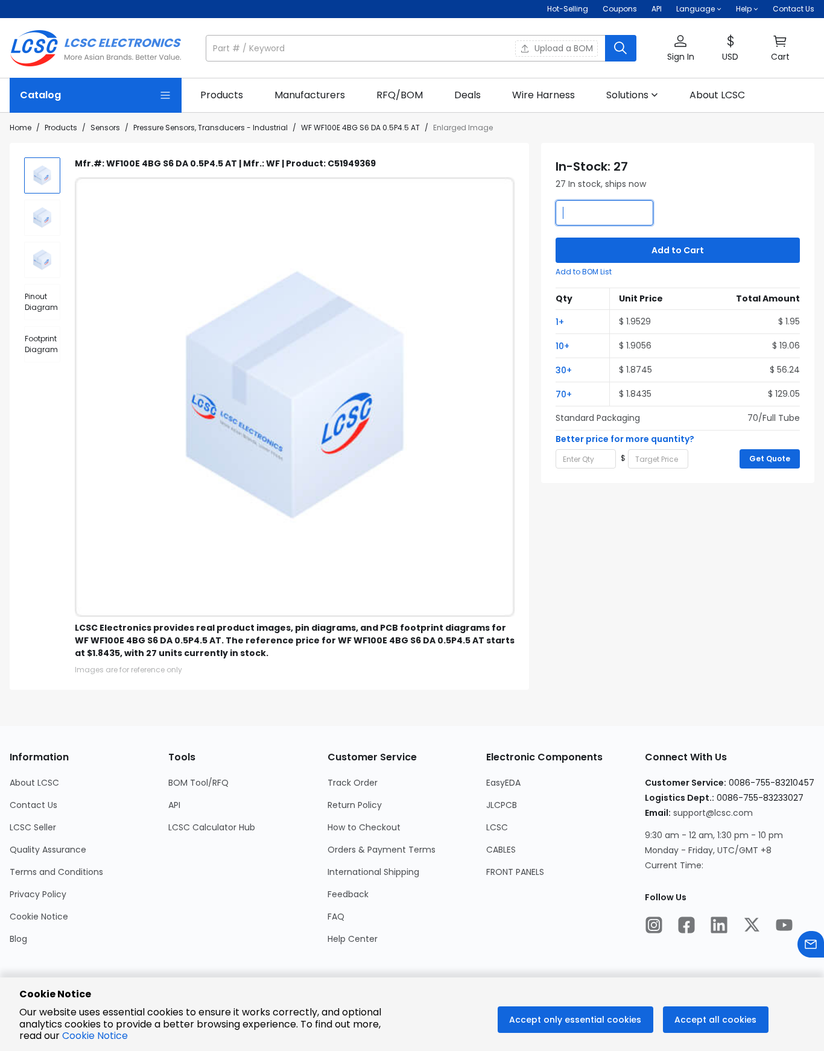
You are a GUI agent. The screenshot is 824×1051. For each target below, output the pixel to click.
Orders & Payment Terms (382, 850)
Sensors (105, 127)
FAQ (336, 917)
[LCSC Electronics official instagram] (654, 926)
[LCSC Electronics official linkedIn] (719, 926)
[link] (221, 95)
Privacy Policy (38, 894)
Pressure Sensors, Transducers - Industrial (210, 127)
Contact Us (793, 9)
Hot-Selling (567, 9)
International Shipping (373, 872)
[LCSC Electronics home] (96, 48)
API (656, 9)
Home (20, 127)
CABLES (501, 850)
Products (61, 127)
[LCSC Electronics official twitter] (752, 926)
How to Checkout (364, 827)
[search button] (620, 48)
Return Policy (355, 805)
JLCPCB (501, 805)
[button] (421, 48)
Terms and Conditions (56, 872)
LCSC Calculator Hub (211, 827)
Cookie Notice (39, 917)
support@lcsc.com (713, 813)
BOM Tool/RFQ (198, 783)
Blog (18, 939)
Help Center (353, 939)
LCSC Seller (33, 827)
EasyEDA (503, 783)
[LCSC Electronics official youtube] (784, 926)
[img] (42, 175)
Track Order (353, 783)
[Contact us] (810, 946)
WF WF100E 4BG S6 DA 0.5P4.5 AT (360, 127)
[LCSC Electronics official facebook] (686, 926)
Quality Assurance (48, 850)
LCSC (497, 827)
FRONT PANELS (515, 872)
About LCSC (34, 783)
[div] (42, 302)
